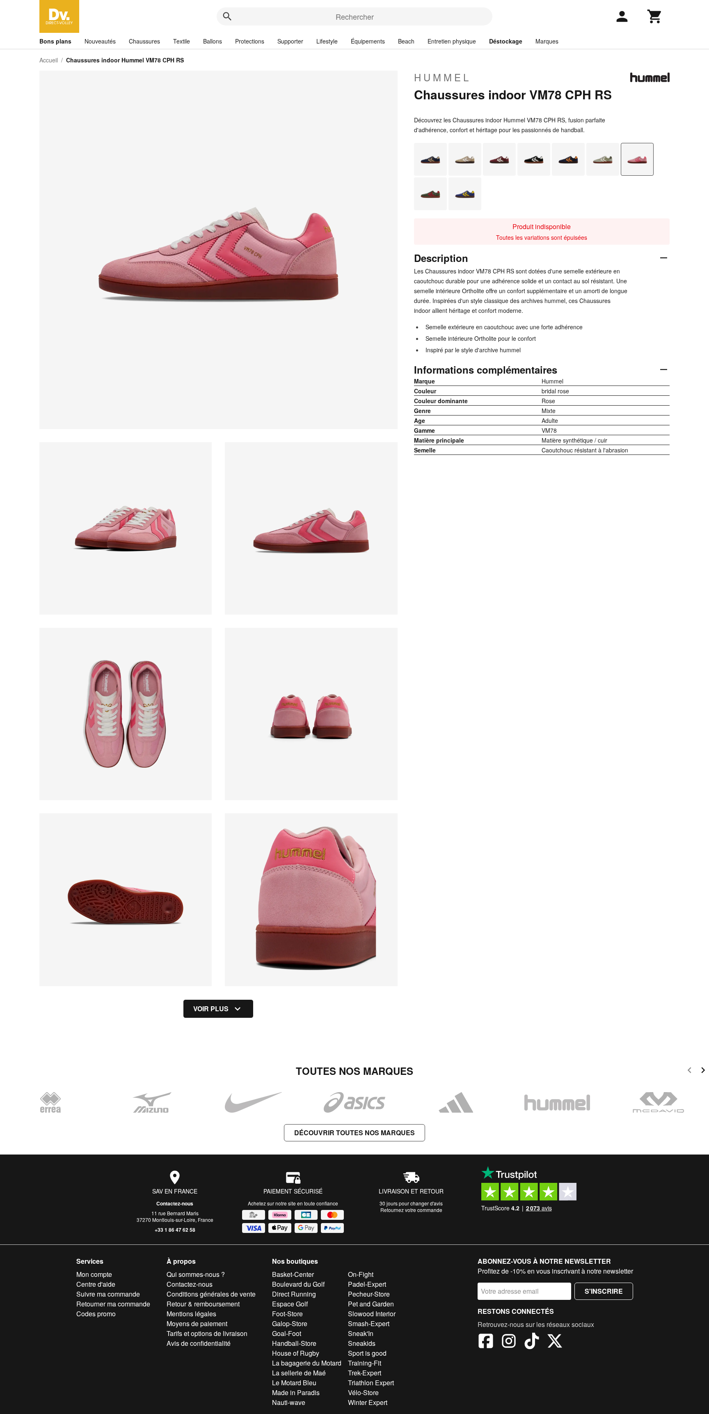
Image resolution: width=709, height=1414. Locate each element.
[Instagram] (509, 1342)
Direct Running (294, 1294)
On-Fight (360, 1274)
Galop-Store (289, 1323)
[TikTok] (532, 1342)
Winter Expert (367, 1402)
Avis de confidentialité (199, 1343)
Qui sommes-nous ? (196, 1274)
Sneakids (361, 1343)
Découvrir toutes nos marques (354, 1132)
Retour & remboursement (203, 1303)
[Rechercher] (227, 16)
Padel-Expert (367, 1284)
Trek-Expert (364, 1372)
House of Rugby (295, 1353)
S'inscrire (604, 1291)
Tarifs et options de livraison (207, 1333)
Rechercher (355, 16)
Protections (249, 41)
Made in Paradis (296, 1392)
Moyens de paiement (197, 1323)
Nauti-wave (288, 1402)
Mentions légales (191, 1313)
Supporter (290, 41)
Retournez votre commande (411, 1209)
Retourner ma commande (113, 1303)
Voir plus (211, 1008)
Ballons (212, 41)
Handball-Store (294, 1343)
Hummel (442, 77)
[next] (703, 1071)
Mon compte (94, 1274)
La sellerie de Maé (299, 1372)
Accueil (48, 60)
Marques (546, 41)
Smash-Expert (368, 1323)
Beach (406, 41)
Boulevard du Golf (298, 1284)
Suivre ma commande (108, 1294)
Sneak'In (360, 1333)
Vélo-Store (363, 1392)
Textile (181, 41)
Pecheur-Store (369, 1294)
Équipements (368, 41)
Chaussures (144, 41)
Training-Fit (364, 1363)
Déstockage (505, 41)
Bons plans (55, 41)
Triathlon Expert (371, 1382)
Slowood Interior (372, 1313)
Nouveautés (100, 41)
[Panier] (655, 16)
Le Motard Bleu (294, 1382)
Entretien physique (452, 41)
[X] (555, 1342)
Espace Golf (290, 1303)
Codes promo (96, 1313)
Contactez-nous (174, 1203)
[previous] (689, 1071)
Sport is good (367, 1353)
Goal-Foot (286, 1333)
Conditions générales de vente (211, 1294)
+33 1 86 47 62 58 (175, 1229)
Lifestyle (327, 41)
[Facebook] (486, 1342)
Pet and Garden (371, 1303)
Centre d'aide (95, 1284)
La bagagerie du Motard (306, 1363)
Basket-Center (293, 1274)
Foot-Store (287, 1313)
